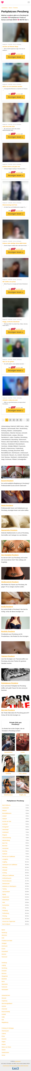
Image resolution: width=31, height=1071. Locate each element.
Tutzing (4, 889)
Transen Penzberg (8, 656)
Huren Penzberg (7, 505)
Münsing (4, 867)
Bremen (4, 954)
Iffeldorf (4, 810)
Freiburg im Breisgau (8, 1028)
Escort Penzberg (7, 480)
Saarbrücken (5, 1052)
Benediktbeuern (6, 813)
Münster (4, 998)
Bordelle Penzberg (8, 631)
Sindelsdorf (5, 808)
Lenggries (5, 859)
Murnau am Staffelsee (8, 856)
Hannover (4, 957)
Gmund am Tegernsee (8, 921)
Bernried (4, 845)
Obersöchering (6, 837)
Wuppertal (5, 976)
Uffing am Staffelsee (8, 875)
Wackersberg (6, 840)
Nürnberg (4, 968)
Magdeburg (5, 1022)
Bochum (4, 973)
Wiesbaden (5, 989)
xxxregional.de (18, 1061)
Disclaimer (26, 1065)
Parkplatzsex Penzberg (9, 683)
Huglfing (4, 862)
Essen (3, 948)
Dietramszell (5, 883)
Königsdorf (5, 827)
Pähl (3, 902)
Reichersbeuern (6, 881)
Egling (4, 894)
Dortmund (4, 946)
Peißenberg (5, 913)
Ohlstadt (4, 870)
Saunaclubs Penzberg (9, 530)
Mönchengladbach (7, 1003)
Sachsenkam (6, 891)
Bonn (3, 981)
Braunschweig (6, 1011)
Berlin (3, 930)
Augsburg (4, 1001)
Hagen (3, 1041)
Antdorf (4, 816)
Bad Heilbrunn (6, 805)
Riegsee (4, 835)
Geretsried (5, 848)
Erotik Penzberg (7, 606)
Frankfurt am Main (7, 940)
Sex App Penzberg (8, 710)
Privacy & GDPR (13, 1065)
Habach (4, 818)
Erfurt (3, 1036)
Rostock (4, 1039)
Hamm (3, 1049)
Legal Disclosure (6, 1065)
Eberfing (4, 851)
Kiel (3, 1019)
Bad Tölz (4, 843)
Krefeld (4, 1014)
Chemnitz (4, 1009)
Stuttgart (4, 943)
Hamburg (4, 932)
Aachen (4, 1006)
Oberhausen (5, 1031)
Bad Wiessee (6, 918)
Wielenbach (5, 899)
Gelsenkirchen (6, 995)
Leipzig (4, 965)
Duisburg (4, 962)
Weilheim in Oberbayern (9, 886)
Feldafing (5, 910)
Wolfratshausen (6, 878)
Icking (4, 908)
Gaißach (4, 854)
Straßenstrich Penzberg (10, 582)
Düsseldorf (5, 951)
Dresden (4, 970)
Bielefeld (4, 979)
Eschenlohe (5, 905)
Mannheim (5, 984)
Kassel (4, 1044)
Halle (3, 1017)
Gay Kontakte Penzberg (10, 555)
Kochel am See (6, 821)
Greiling (4, 872)
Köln (3, 938)
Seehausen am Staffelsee (9, 864)
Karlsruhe (4, 987)
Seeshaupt (5, 829)
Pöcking (4, 916)
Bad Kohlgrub (6, 924)
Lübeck (4, 1033)
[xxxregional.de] (2, 3)
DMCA (22, 1065)
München (4, 935)
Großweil (4, 824)
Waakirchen (5, 897)
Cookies (18, 1065)
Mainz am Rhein (6, 1047)
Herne (3, 1055)
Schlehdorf (5, 832)
